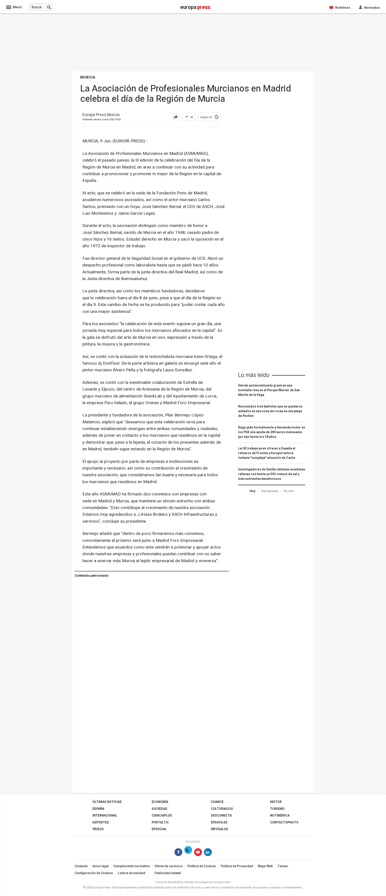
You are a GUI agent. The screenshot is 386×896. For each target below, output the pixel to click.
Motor (276, 802)
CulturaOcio (222, 809)
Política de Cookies (201, 866)
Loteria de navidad (131, 873)
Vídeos (98, 829)
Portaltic (160, 822)
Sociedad (159, 809)
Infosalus (219, 829)
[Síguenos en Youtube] (198, 853)
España (98, 809)
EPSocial (159, 829)
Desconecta (221, 815)
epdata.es (219, 822)
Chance (217, 802)
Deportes (100, 822)
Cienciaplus (162, 815)
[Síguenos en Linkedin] (207, 853)
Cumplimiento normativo (131, 866)
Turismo (277, 809)
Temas (282, 866)
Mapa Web (265, 866)
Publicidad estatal (168, 873)
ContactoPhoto (284, 822)
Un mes (288, 491)
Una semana (269, 491)
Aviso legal (100, 866)
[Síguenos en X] (188, 853)
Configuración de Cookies (94, 873)
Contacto (81, 866)
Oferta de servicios (169, 866)
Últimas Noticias (107, 802)
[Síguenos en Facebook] (178, 853)
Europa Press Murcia (101, 115)
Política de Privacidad (237, 866)
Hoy (252, 491)
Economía (160, 802)
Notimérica (280, 815)
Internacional (104, 815)
